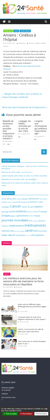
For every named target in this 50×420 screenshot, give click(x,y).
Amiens (31, 43)
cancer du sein (28, 207)
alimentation (11, 199)
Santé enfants (25, 31)
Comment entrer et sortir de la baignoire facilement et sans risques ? (32, 318)
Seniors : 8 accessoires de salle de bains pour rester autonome (30, 330)
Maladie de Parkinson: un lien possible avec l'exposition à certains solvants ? (8, 130)
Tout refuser (27, 414)
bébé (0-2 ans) (36, 202)
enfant (12, 211)
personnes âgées (20, 231)
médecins (5, 226)
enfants (21, 211)
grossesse (22, 215)
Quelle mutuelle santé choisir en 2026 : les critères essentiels (24, 176)
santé (29, 230)
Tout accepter (11, 414)
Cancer (15, 206)
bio (19, 202)
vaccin (11, 235)
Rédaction (22, 43)
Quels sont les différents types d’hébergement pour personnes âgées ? (32, 306)
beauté (15, 202)
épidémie (39, 235)
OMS (12, 231)
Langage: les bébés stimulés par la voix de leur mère (24, 126)
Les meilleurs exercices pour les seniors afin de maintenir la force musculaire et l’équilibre (23, 281)
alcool (4, 199)
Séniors (6, 274)
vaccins (28, 235)
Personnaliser (41, 414)
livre (30, 220)
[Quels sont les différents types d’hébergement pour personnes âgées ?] (9, 303)
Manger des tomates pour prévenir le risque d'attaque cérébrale (22, 95)
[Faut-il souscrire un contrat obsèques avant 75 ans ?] (9, 340)
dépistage (5, 212)
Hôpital (37, 215)
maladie (35, 221)
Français (43, 211)
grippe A (13, 216)
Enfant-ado (8, 31)
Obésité (5, 230)
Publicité (5, 394)
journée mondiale (15, 220)
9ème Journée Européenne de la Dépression (25, 107)
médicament (16, 225)
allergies (25, 199)
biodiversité (25, 202)
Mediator (41, 221)
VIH (33, 235)
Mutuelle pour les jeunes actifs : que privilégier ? (19, 179)
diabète (38, 206)
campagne (6, 207)
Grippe (6, 215)
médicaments (35, 225)
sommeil (43, 231)
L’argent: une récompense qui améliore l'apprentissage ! (40, 127)
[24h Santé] (4, 21)
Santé (16, 31)
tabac (4, 235)
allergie (19, 199)
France (35, 211)
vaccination (20, 235)
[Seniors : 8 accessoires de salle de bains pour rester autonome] (9, 328)
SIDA (35, 230)
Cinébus (37, 43)
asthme (9, 202)
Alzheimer (34, 198)
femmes (29, 212)
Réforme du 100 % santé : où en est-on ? (17, 172)
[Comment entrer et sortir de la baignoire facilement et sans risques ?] (9, 316)
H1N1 (31, 216)
